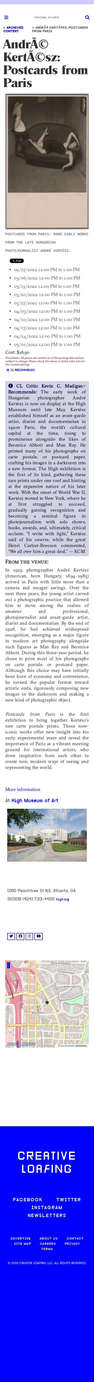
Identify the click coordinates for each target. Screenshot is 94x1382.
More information (22, 789)
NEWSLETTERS (47, 1215)
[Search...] (87, 17)
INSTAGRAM (47, 1207)
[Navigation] (4, 17)
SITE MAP (22, 1244)
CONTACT (75, 1238)
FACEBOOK (28, 1200)
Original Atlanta (47, 17)
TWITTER (68, 1200)
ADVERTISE (20, 1238)
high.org (62, 899)
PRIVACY (72, 1244)
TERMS (47, 1249)
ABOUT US (49, 1238)
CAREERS (48, 1244)
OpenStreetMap (67, 1046)
